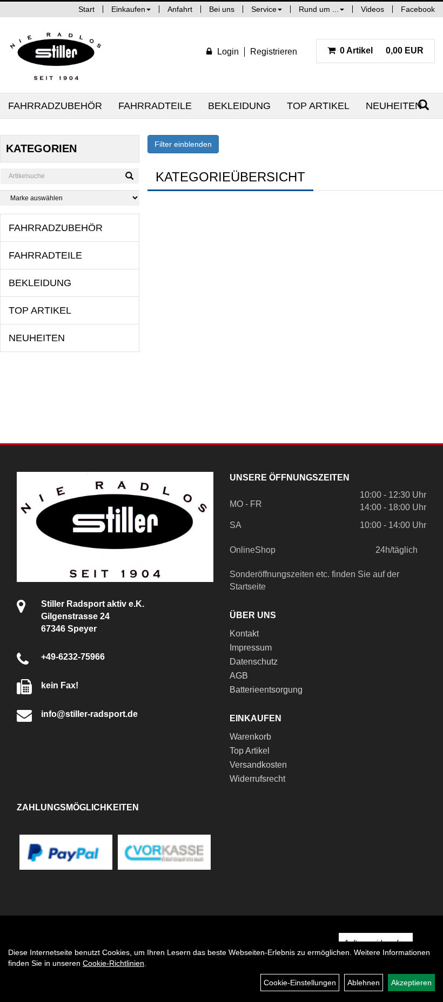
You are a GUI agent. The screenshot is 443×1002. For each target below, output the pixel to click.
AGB (239, 675)
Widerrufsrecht (257, 778)
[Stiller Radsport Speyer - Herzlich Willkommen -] (56, 55)
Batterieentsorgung (266, 689)
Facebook (418, 9)
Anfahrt (179, 9)
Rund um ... (319, 9)
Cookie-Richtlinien (113, 963)
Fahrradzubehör (55, 105)
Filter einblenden (183, 144)
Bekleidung (239, 105)
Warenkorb (250, 736)
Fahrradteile (155, 105)
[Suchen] (129, 176)
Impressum (251, 647)
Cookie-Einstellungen (300, 982)
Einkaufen (128, 9)
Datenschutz (254, 661)
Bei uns (221, 9)
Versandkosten (258, 764)
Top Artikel (318, 105)
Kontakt (244, 633)
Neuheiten (394, 105)
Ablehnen (363, 982)
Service (264, 9)
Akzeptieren (411, 982)
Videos (372, 9)
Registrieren (273, 51)
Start (86, 9)
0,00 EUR (382, 50)
